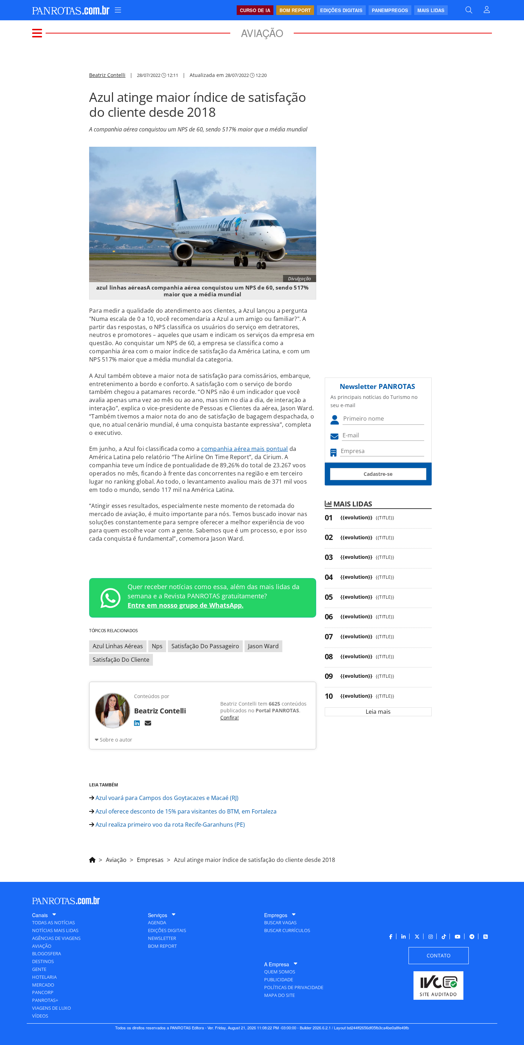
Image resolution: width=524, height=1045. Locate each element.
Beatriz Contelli (107, 75)
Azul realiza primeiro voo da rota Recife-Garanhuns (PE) (169, 824)
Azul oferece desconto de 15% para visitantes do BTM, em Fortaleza (185, 811)
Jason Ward (263, 646)
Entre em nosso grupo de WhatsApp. (185, 605)
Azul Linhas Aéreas (118, 646)
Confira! (229, 717)
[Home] (92, 859)
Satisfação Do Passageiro (205, 646)
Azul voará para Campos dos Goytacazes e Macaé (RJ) (166, 798)
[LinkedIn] (137, 723)
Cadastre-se (378, 473)
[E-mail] (148, 723)
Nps (157, 646)
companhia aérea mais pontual (244, 449)
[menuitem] (118, 10)
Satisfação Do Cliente (121, 660)
